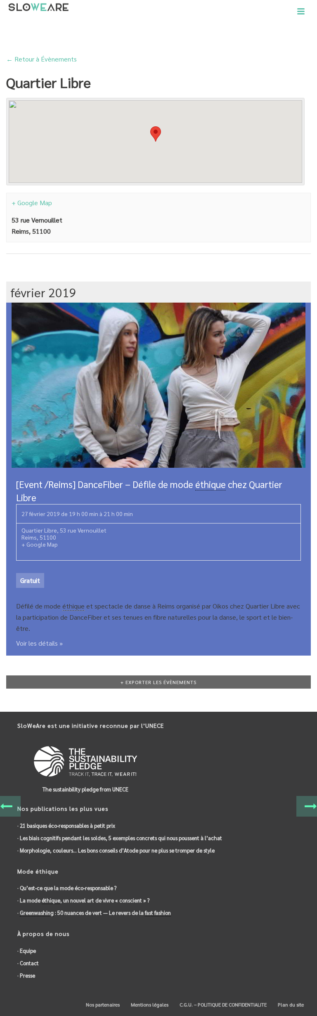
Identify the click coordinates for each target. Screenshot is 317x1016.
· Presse (26, 975)
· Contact (28, 962)
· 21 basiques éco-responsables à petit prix (66, 825)
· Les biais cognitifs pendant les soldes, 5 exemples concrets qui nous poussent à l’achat (119, 837)
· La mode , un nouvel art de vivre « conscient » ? (83, 900)
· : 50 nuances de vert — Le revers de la (94, 912)
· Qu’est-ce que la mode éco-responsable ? (66, 887)
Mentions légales (149, 1004)
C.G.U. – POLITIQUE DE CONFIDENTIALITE (222, 1004)
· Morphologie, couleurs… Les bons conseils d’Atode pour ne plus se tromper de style (116, 850)
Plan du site (290, 1004)
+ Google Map (32, 202)
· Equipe (26, 950)
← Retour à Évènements (41, 58)
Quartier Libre (39, 530)
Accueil (252, 35)
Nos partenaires (102, 1004)
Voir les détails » (39, 643)
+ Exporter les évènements (158, 682)
